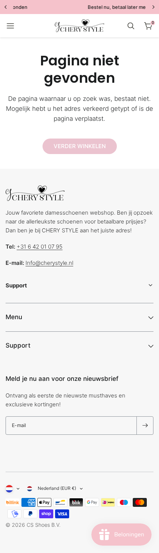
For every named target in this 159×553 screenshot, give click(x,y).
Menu (14, 317)
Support (18, 345)
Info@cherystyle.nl (49, 262)
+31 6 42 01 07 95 (39, 246)
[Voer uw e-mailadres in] (144, 425)
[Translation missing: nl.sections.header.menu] (10, 25)
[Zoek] (130, 25)
